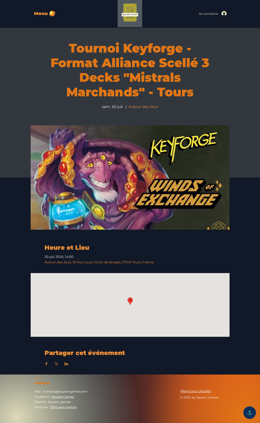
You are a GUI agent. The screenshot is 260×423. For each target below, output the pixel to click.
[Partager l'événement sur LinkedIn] (66, 363)
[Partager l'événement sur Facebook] (46, 363)
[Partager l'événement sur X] (56, 363)
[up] (249, 412)
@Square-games (63, 407)
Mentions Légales (195, 391)
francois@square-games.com (65, 391)
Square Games (63, 397)
